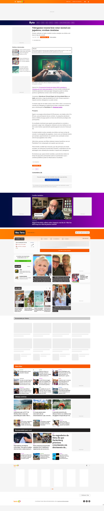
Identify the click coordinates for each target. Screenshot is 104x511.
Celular (61, 420)
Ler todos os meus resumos (65, 250)
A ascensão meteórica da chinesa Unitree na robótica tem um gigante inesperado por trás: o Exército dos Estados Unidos (61, 413)
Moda (40, 387)
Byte (37, 169)
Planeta (40, 369)
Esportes (42, 453)
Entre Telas (22, 387)
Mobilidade (22, 378)
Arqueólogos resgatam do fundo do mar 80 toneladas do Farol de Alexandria (45, 423)
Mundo (59, 378)
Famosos (60, 369)
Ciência (15, 410)
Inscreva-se (22, 261)
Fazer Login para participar (52, 179)
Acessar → (29, 266)
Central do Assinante (76, 1)
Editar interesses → (86, 238)
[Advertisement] (81, 423)
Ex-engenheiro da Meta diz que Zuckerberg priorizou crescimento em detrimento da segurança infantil (60, 441)
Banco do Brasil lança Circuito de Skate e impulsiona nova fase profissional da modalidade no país (45, 456)
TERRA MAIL (68, 1)
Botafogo (21, 369)
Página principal (20, 2)
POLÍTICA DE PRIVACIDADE (62, 501)
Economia (60, 387)
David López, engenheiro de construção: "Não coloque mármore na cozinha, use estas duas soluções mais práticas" (26, 423)
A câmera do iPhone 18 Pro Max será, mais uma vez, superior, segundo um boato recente (26, 456)
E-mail (84, 1)
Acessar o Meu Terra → (31, 232)
